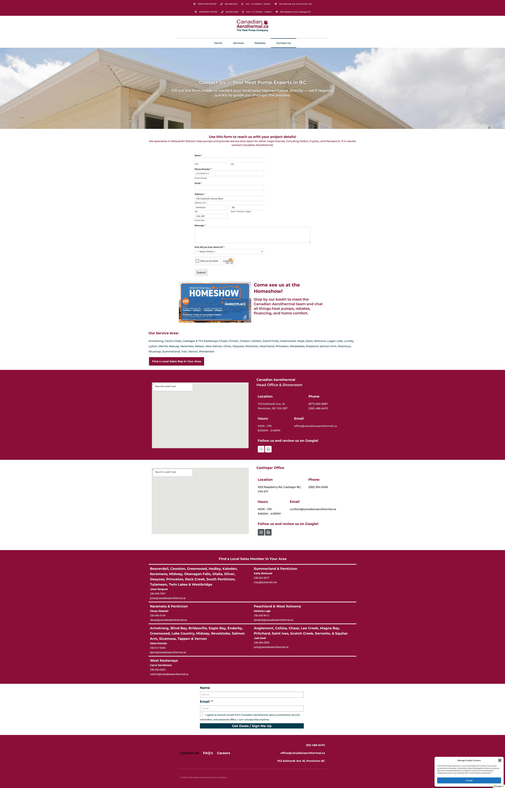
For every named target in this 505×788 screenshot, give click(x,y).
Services (238, 43)
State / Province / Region (241, 211)
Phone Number (203, 169)
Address (200, 194)
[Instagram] (261, 449)
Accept (469, 780)
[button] (499, 760)
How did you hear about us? (210, 247)
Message (200, 225)
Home (218, 43)
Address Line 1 (201, 203)
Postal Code (199, 220)
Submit (201, 272)
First (196, 164)
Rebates (260, 43)
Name (198, 155)
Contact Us (283, 43)
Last (232, 164)
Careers (223, 753)
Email (198, 183)
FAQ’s (208, 753)
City (196, 211)
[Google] (268, 449)
